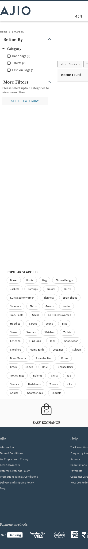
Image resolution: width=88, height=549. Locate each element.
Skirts (54, 375)
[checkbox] (28, 55)
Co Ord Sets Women (59, 315)
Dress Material (18, 358)
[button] (28, 39)
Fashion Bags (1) (23, 70)
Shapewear (71, 341)
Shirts (33, 306)
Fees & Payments (10, 465)
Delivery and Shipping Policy (17, 482)
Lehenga (15, 341)
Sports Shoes (35, 393)
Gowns (50, 306)
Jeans (49, 323)
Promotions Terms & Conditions (19, 476)
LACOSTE (18, 31)
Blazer (13, 280)
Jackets (14, 289)
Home (4, 31)
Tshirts (67, 332)
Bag (44, 280)
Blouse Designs (64, 280)
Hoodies (15, 323)
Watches (49, 332)
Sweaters (15, 306)
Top (69, 375)
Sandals (31, 332)
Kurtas (66, 306)
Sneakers (15, 349)
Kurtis (67, 289)
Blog (2, 488)
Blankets (48, 297)
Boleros (37, 375)
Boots (29, 280)
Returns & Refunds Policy (15, 470)
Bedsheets (34, 384)
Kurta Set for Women (22, 297)
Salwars (76, 349)
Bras (64, 323)
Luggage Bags (65, 367)
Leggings (58, 349)
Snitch (29, 367)
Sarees (33, 323)
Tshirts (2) (19, 63)
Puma (64, 358)
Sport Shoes (70, 297)
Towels (54, 384)
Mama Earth (37, 349)
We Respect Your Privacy (14, 459)
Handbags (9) (21, 56)
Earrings (33, 289)
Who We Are (7, 447)
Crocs (13, 367)
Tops (52, 341)
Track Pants (16, 315)
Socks (35, 315)
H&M (45, 367)
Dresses (50, 289)
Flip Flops (35, 341)
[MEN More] (85, 16)
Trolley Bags (17, 375)
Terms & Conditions (11, 453)
